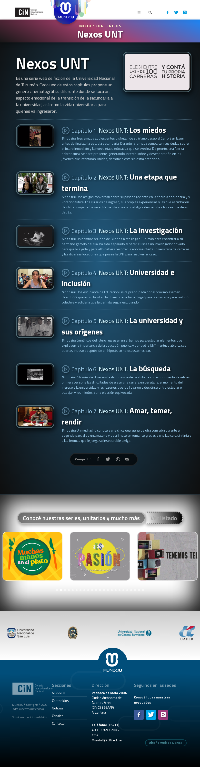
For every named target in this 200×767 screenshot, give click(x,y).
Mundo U (58, 693)
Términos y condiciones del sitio (29, 717)
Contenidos (108, 25)
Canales (57, 715)
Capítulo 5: (122, 326)
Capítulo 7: (117, 416)
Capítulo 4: (118, 278)
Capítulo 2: (119, 182)
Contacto (58, 723)
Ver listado (163, 518)
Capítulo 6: (120, 368)
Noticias (57, 708)
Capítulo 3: (126, 230)
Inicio (86, 25)
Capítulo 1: (118, 130)
